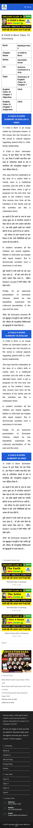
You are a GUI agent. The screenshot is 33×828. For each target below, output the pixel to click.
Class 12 (6, 779)
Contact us (7, 755)
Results (5, 768)
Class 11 (6, 783)
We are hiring (8, 759)
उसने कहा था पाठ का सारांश (9, 699)
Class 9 (5, 792)
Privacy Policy (8, 764)
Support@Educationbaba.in (17, 815)
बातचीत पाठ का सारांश (8, 703)
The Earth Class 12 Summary (16, 582)
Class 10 (6, 788)
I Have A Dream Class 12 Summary (16, 633)
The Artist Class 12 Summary (16, 608)
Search (4, 643)
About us (6, 751)
